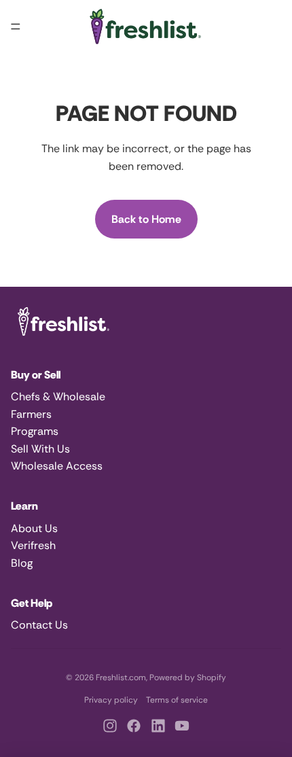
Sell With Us (40, 449)
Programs (34, 431)
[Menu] (15, 26)
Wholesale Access (57, 466)
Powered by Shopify (187, 677)
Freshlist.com (121, 677)
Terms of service (177, 699)
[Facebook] (134, 726)
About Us (34, 528)
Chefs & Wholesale (58, 396)
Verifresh (33, 545)
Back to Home (146, 219)
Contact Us (39, 625)
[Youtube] (182, 726)
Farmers (31, 414)
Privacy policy (111, 699)
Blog (22, 563)
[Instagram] (110, 726)
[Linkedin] (158, 726)
